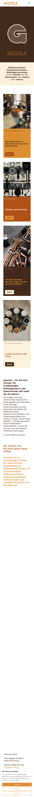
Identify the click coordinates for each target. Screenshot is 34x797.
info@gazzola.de (11, 767)
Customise (17, 789)
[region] (17, 783)
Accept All (17, 784)
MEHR (9, 154)
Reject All (17, 793)
